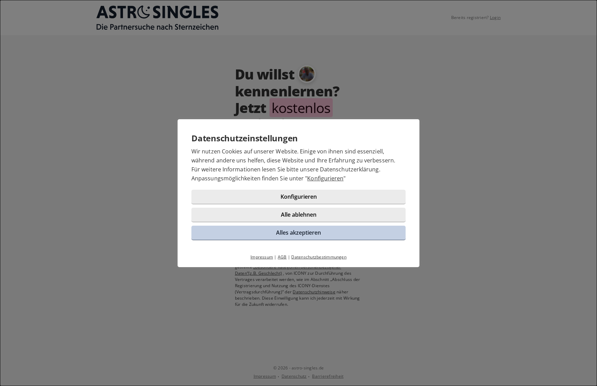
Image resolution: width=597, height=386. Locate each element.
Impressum (261, 257)
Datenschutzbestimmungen (319, 257)
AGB (282, 257)
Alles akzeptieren (298, 232)
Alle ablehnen (298, 214)
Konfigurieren (325, 178)
